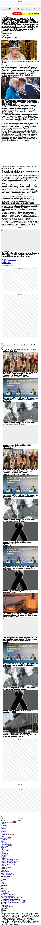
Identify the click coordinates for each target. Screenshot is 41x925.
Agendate (5, 838)
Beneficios (4, 905)
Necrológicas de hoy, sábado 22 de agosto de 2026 (18, 446)
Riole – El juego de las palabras (11, 897)
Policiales (3, 869)
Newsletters (6, 835)
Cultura (2, 841)
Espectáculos (6, 844)
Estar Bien (5, 846)
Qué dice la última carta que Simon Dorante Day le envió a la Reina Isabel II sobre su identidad (20, 254)
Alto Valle (3, 881)
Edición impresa (6, 876)
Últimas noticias (6, 9)
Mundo (8, 17)
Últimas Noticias (8, 822)
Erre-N (3, 843)
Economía (3, 830)
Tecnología (5, 854)
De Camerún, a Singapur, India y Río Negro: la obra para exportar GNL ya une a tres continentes (20, 615)
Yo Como (4, 855)
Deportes (3, 839)
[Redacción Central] (2, 32)
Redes (3, 17)
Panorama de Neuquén (9, 860)
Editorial (4, 858)
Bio (2, 852)
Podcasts (3, 870)
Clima (3, 849)
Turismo (3, 831)
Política (3, 824)
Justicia (3, 827)
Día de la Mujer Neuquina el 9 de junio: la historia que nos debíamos (20, 423)
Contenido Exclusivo (7, 873)
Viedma (3, 887)
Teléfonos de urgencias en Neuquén (13, 902)
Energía (3, 828)
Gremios (4, 825)
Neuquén (17, 9)
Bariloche (29, 9)
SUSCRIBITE (30, 14)
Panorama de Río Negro (9, 861)
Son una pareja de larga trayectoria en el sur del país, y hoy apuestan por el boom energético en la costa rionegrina (20, 639)
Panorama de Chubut (8, 863)
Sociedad (3, 847)
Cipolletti (37, 9)
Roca (23, 9)
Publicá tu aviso (5, 891)
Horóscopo (5, 850)
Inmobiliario (4, 872)
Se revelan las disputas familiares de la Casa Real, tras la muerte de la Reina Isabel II (20, 102)
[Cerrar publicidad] (1, 816)
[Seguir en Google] (2, 64)
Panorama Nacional (8, 864)
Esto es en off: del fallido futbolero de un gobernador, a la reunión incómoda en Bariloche (20, 399)
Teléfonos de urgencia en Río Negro (13, 901)
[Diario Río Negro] (4, 13)
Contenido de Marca (7, 875)
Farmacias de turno (7, 896)
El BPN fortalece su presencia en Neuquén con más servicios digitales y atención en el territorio (19, 734)
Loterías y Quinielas (7, 894)
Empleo (3, 890)
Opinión (3, 857)
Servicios (3, 833)
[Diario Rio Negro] (2, 912)
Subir (4, 910)
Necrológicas (5, 893)
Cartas (3, 866)
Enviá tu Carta (6, 867)
